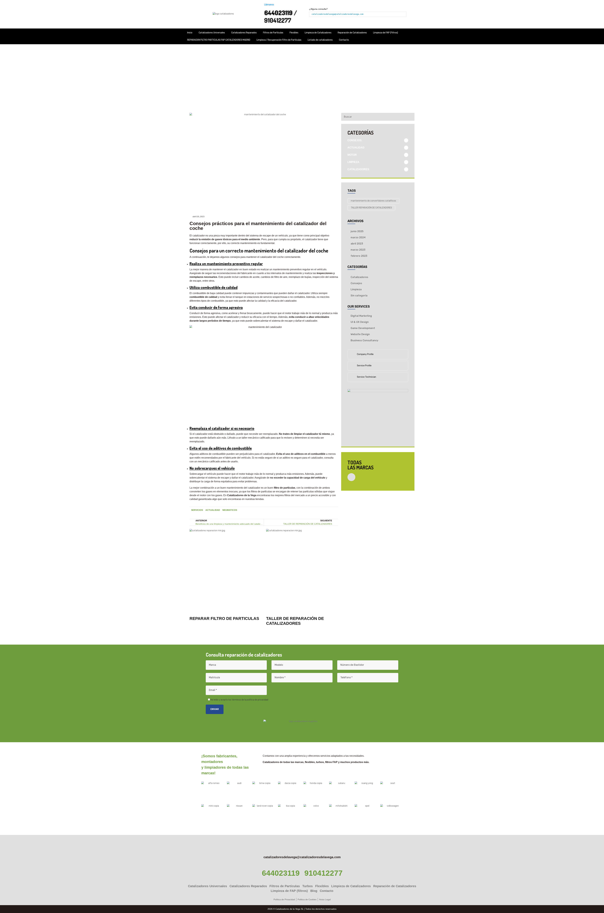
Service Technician (366, 377)
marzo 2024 (358, 237)
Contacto (344, 40)
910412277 (277, 20)
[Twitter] (322, 512)
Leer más (195, 627)
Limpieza (356, 289)
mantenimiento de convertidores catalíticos (373, 200)
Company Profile (365, 354)
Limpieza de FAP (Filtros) (385, 32)
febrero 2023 (359, 255)
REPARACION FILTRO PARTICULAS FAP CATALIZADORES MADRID (218, 40)
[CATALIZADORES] (406, 169)
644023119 (281, 873)
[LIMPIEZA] (406, 162)
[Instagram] (332, 512)
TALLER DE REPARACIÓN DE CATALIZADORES (295, 621)
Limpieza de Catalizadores (318, 32)
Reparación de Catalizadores (352, 32)
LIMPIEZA (353, 162)
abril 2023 (357, 243)
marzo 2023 (358, 249)
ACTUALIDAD (355, 147)
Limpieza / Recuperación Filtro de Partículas (279, 40)
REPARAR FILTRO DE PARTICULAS (224, 618)
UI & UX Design (360, 321)
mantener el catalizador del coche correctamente (273, 257)
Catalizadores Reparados (244, 32)
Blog (259, 78)
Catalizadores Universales (212, 32)
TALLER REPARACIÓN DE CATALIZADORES (371, 207)
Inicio (189, 32)
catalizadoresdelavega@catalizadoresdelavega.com (337, 14)
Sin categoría (359, 295)
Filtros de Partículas (273, 32)
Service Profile (364, 365)
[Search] (410, 117)
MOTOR (352, 154)
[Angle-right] (351, 477)
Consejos (356, 283)
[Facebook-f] (312, 512)
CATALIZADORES (358, 169)
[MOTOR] (406, 155)
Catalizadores (359, 277)
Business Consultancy (364, 340)
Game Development (363, 328)
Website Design (360, 334)
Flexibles (294, 32)
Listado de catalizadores (320, 40)
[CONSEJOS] (406, 140)
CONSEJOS (354, 140)
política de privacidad (257, 699)
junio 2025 (357, 231)
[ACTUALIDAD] (406, 148)
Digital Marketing (361, 315)
